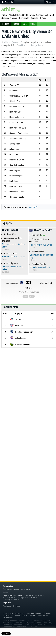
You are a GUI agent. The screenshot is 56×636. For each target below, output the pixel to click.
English (26, 42)
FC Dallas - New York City (40, 267)
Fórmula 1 (35, 18)
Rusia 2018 (28, 596)
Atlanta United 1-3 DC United (13, 256)
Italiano (48, 42)
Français (33, 42)
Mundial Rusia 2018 (18, 15)
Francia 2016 (31, 598)
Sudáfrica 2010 (9, 598)
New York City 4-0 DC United (41, 245)
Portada (5, 23)
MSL (25, 23)
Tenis (43, 18)
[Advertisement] (28, 379)
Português (5, 45)
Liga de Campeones (38, 15)
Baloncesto (24, 18)
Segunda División (9, 18)
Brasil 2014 (39, 596)
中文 (13, 45)
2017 (32, 23)
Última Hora (7, 589)
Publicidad (7, 606)
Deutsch (40, 42)
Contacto (16, 606)
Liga (51, 15)
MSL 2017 (33, 207)
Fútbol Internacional (22, 589)
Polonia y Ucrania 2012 (12, 599)
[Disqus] (28, 446)
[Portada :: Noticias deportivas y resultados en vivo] (10, 10)
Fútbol (4, 15)
